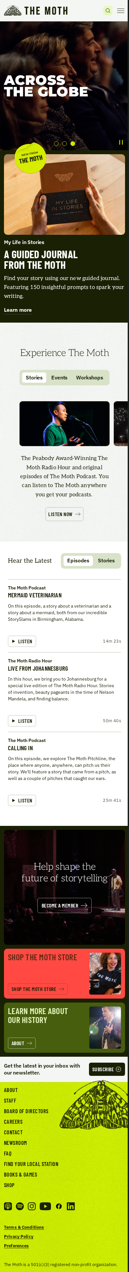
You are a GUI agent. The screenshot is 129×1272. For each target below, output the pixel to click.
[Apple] (8, 1206)
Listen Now (60, 514)
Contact (13, 1132)
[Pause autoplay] (121, 142)
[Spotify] (20, 1206)
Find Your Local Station (31, 1163)
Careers (13, 1121)
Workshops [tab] (89, 377)
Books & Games (20, 1174)
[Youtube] (45, 1206)
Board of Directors (26, 1111)
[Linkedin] (71, 1206)
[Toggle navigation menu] (120, 10)
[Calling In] (64, 771)
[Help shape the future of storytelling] (64, 887)
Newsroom (15, 1142)
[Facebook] (59, 1206)
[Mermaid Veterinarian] (64, 615)
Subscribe (103, 1069)
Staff (10, 1100)
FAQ (8, 1153)
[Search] (107, 10)
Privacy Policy (18, 1236)
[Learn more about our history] (64, 1028)
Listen (25, 641)
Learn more (18, 309)
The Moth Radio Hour (30, 660)
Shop (9, 1185)
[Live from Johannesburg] (64, 692)
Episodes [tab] (78, 560)
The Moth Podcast (27, 587)
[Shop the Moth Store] (64, 974)
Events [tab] (59, 377)
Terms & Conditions (24, 1227)
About (11, 1089)
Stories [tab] (34, 377)
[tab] (56, 143)
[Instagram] (32, 1206)
